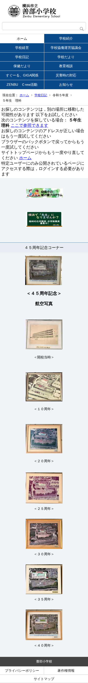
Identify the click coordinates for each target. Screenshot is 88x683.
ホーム (22, 39)
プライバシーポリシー (22, 670)
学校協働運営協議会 (66, 48)
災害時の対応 (66, 75)
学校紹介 (66, 38)
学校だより (66, 57)
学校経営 (22, 48)
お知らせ (66, 84)
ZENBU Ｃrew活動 (22, 84)
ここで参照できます (29, 125)
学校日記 (22, 57)
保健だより (22, 66)
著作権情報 (66, 670)
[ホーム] (44, 11)
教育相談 (66, 66)
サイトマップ (44, 679)
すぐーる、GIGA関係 (22, 75)
